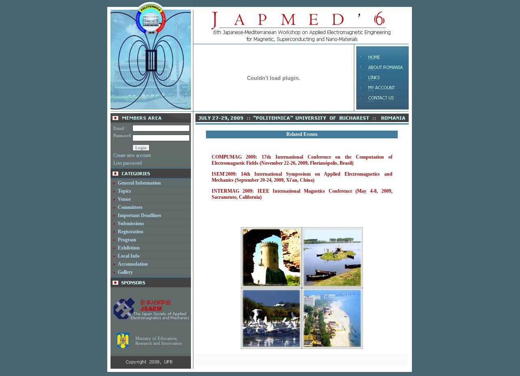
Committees (130, 207)
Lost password (127, 163)
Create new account (132, 155)
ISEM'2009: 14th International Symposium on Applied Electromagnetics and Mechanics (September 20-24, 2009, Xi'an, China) (302, 177)
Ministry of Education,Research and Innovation (158, 341)
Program (127, 240)
